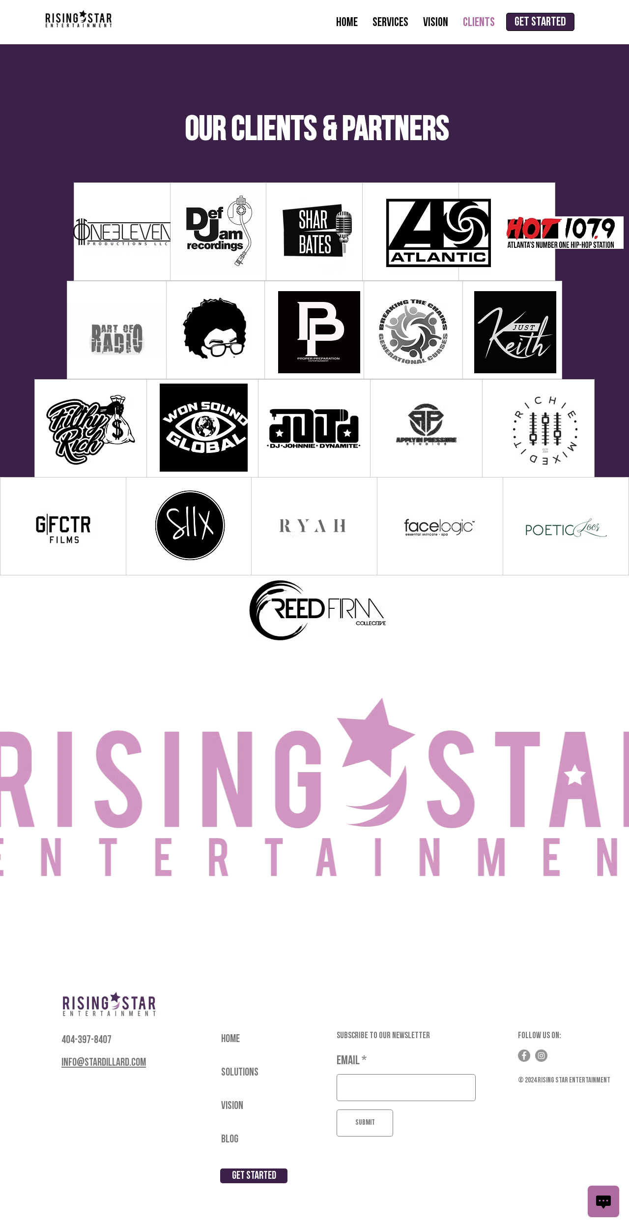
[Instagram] (541, 1055)
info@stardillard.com (103, 1062)
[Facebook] (524, 1055)
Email (348, 1060)
